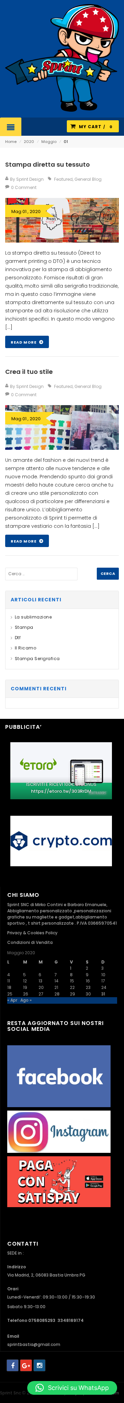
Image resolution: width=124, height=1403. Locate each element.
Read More (24, 342)
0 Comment (24, 187)
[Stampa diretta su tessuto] (62, 220)
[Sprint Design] (62, 57)
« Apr (12, 1000)
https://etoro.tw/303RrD (59, 791)
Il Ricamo (25, 648)
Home (11, 141)
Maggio (48, 141)
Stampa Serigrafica (37, 658)
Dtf (18, 638)
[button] (72, 1388)
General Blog (88, 179)
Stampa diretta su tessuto (47, 164)
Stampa (24, 627)
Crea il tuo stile (29, 371)
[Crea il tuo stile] (62, 427)
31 (103, 994)
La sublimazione (33, 617)
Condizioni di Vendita (30, 942)
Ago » (26, 1000)
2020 (29, 141)
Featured (63, 179)
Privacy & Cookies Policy (32, 933)
